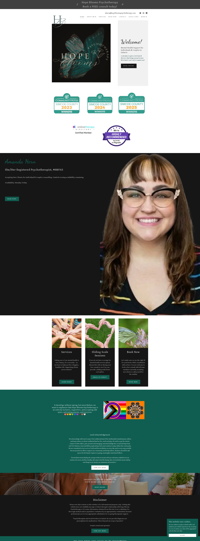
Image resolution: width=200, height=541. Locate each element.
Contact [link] (122, 17)
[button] (91, 17)
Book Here (133, 382)
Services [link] (102, 17)
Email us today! (100, 377)
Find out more (100, 467)
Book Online (128, 66)
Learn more (67, 382)
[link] (60, 14)
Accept (182, 535)
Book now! (12, 199)
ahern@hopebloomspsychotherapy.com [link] (120, 13)
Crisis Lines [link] (134, 17)
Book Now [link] (113, 17)
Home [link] (82, 17)
